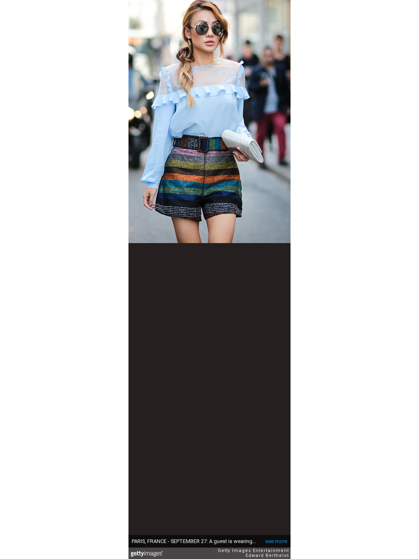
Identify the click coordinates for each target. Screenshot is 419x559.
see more (276, 541)
